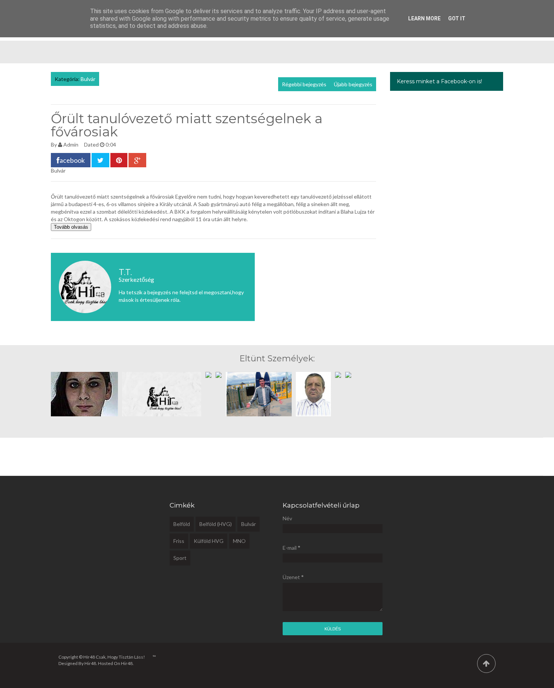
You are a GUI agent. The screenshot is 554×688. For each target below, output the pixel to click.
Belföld (181, 524)
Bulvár (88, 79)
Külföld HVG (208, 541)
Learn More (424, 18)
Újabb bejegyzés (353, 84)
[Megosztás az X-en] (100, 160)
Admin (70, 144)
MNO (239, 541)
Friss (178, 541)
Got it (456, 18)
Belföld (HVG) (215, 524)
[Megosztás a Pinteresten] (118, 160)
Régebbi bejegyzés (304, 84)
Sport (180, 558)
